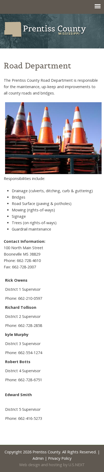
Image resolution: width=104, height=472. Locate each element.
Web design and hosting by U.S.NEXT (52, 464)
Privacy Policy (59, 458)
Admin (38, 458)
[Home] (52, 30)
